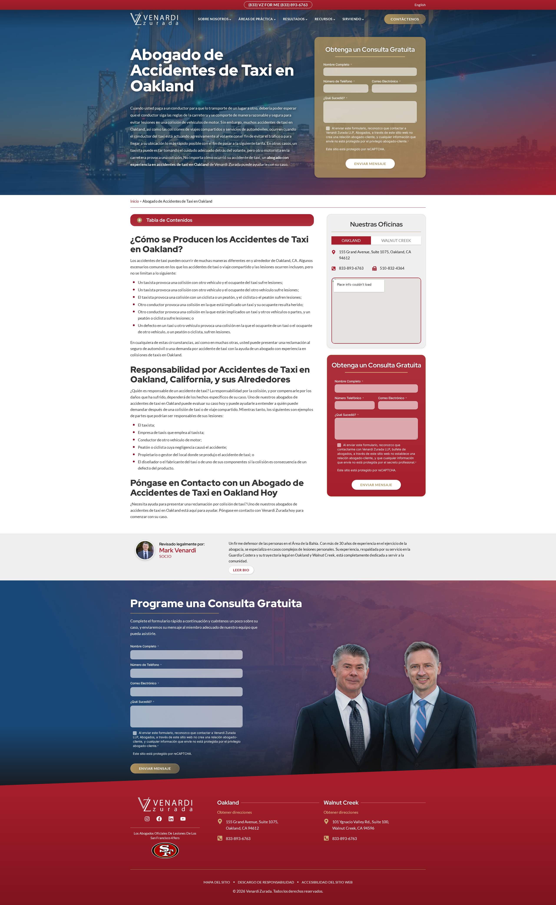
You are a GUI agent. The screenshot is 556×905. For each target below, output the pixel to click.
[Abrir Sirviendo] (363, 19)
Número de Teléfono (339, 81)
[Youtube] (183, 818)
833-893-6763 (351, 268)
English (420, 5)
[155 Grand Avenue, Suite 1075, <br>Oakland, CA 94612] (220, 821)
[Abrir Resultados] (306, 19)
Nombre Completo (337, 64)
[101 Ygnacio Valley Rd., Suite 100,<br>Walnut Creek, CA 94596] (326, 821)
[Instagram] (147, 818)
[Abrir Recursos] (334, 19)
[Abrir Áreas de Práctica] (274, 19)
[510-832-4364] (374, 268)
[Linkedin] (171, 818)
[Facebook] (159, 818)
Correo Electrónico (386, 81)
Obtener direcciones (234, 812)
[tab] (351, 240)
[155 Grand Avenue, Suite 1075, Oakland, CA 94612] (333, 252)
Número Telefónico (349, 398)
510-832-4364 (392, 268)
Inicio (134, 201)
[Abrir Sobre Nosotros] (230, 19)
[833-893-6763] (333, 268)
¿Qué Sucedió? (335, 98)
